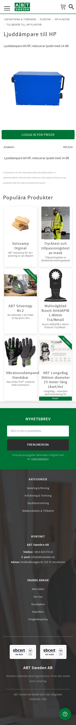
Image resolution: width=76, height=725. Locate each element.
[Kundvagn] (63, 7)
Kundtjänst (38, 604)
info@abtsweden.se (43, 557)
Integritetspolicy (38, 619)
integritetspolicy (40, 459)
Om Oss (38, 597)
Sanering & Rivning (38, 488)
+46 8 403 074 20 (43, 552)
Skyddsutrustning (38, 503)
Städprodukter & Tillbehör (38, 511)
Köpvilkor (38, 612)
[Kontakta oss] (65, 714)
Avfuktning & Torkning (38, 496)
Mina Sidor (38, 589)
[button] (7, 4)
